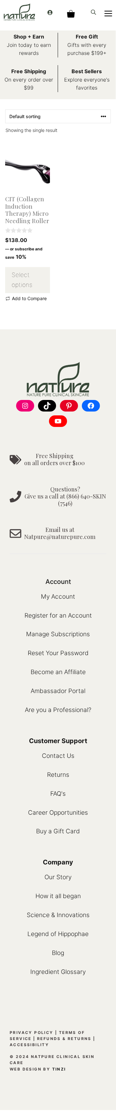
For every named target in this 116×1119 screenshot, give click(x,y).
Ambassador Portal (58, 691)
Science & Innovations (58, 915)
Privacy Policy (31, 1032)
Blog (58, 953)
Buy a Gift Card (58, 831)
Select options (22, 279)
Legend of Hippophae (58, 934)
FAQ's (58, 793)
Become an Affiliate (58, 672)
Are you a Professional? (58, 710)
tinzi (59, 1069)
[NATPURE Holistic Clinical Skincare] (19, 12)
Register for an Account (58, 615)
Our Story (58, 877)
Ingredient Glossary (58, 972)
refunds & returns (64, 1038)
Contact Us (58, 755)
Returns (58, 774)
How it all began (58, 896)
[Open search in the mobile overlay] (94, 12)
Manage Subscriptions (58, 634)
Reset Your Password (58, 653)
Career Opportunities (58, 812)
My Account (58, 596)
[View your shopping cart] (70, 12)
